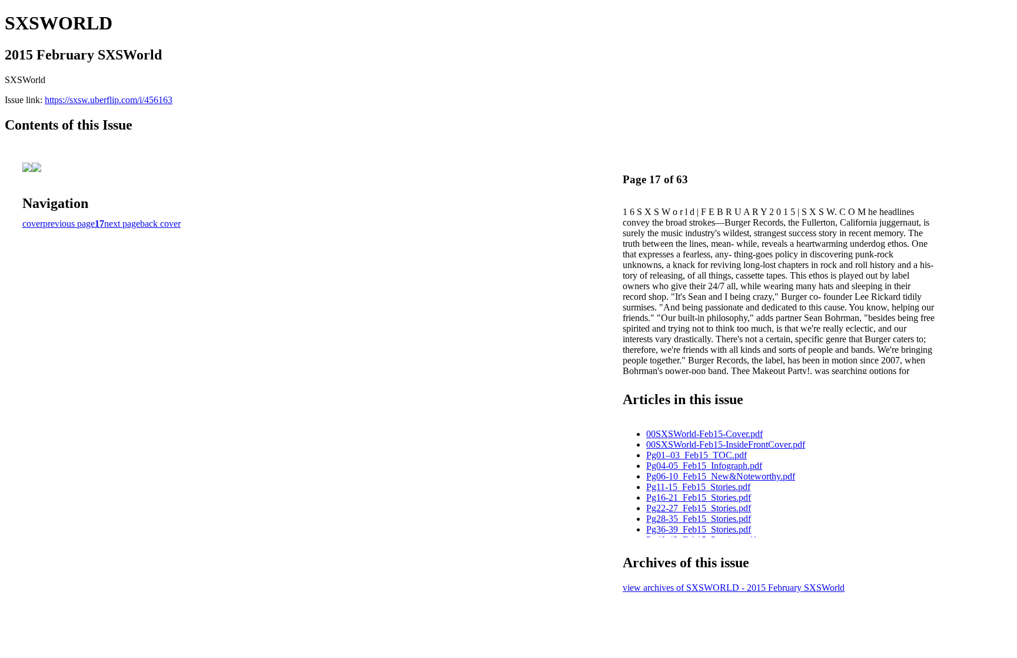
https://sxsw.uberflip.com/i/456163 (108, 100)
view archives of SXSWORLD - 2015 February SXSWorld (734, 588)
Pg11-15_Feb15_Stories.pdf (698, 487)
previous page (69, 224)
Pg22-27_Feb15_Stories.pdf (698, 508)
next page (122, 224)
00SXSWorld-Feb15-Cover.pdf (704, 434)
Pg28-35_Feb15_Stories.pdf (698, 519)
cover (32, 224)
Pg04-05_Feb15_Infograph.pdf (704, 466)
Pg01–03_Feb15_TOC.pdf (696, 455)
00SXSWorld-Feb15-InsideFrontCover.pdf (725, 444)
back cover (160, 224)
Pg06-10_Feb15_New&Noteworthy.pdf (720, 476)
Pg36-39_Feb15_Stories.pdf (698, 529)
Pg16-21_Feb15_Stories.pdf (698, 497)
